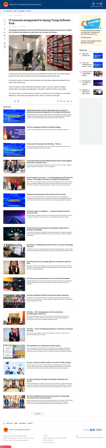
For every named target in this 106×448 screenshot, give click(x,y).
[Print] (4, 46)
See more (38, 414)
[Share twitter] (61, 101)
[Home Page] (4, 11)
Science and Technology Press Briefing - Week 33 (44, 144)
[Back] (4, 51)
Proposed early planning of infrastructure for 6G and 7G (46, 194)
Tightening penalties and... (86, 54)
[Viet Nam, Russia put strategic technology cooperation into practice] (14, 385)
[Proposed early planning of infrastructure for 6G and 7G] (14, 200)
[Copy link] (4, 38)
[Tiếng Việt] (97, 3)
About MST (9, 11)
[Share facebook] (4, 29)
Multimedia (22, 423)
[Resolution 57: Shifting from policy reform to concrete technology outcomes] (14, 251)
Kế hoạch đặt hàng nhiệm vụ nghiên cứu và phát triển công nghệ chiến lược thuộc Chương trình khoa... (90, 32)
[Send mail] (4, 35)
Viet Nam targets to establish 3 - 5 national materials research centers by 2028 (48, 212)
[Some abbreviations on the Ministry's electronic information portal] (4, 43)
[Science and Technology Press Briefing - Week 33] (14, 150)
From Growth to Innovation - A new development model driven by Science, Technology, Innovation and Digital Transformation (50, 178)
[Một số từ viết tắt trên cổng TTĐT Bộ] (15, 101)
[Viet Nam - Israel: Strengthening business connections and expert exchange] (14, 335)
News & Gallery (18, 15)
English (10, 15)
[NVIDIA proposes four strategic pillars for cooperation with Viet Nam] (14, 267)
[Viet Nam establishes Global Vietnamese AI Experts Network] (14, 301)
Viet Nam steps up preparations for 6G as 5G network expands (48, 278)
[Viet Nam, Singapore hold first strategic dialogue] (14, 133)
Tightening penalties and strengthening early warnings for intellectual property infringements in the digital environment (48, 111)
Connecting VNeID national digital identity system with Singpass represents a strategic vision (49, 161)
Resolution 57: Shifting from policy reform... (86, 91)
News (15, 11)
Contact (28, 11)
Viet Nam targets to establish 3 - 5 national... (86, 82)
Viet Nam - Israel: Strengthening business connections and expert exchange (50, 330)
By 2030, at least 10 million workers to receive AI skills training (49, 362)
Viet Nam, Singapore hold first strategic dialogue (44, 127)
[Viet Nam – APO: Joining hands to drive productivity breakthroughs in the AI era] (14, 318)
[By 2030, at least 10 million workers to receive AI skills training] (14, 368)
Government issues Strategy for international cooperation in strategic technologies (48, 229)
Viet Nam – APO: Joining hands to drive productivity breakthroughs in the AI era (45, 313)
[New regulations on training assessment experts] (14, 351)
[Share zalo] (4, 32)
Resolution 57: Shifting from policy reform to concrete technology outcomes (50, 245)
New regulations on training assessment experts (43, 346)
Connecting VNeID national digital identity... (87, 73)
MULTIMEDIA (21, 11)
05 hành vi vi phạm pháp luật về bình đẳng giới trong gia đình (91, 41)
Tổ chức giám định (86, 37)
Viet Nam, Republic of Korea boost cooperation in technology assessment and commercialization (48, 397)
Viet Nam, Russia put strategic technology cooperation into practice (47, 380)
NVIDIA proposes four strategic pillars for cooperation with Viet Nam (49, 262)
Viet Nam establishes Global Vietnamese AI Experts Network (48, 295)
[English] (101, 3)
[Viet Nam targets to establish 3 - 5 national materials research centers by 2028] (14, 217)
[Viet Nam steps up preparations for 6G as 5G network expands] (14, 284)
